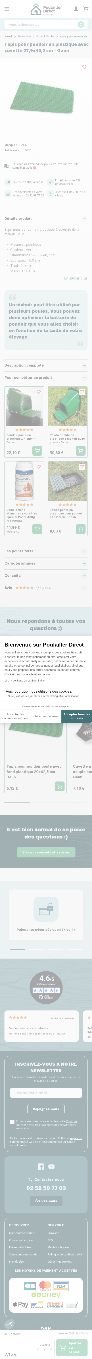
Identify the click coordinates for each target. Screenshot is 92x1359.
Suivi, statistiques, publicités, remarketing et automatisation (43, 696)
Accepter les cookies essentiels (15, 716)
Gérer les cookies (45, 716)
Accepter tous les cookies (76, 716)
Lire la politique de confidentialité (24, 680)
